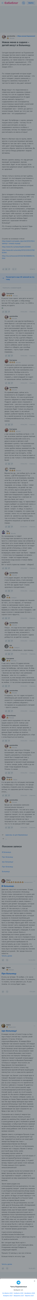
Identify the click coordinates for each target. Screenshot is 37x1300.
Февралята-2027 (19, 1295)
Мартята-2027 (29, 1295)
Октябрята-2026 (7, 1293)
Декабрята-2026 (29, 1293)
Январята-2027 (8, 1295)
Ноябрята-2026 (18, 1293)
